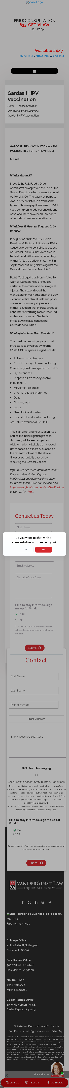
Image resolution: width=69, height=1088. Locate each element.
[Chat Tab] (34, 544)
